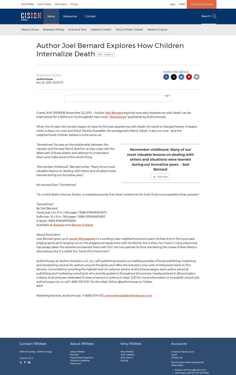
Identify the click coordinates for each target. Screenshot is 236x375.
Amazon (59, 227)
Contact (90, 16)
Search (206, 16)
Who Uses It (61, 4)
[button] (118, 96)
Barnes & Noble (82, 227)
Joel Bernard (114, 115)
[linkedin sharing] (181, 77)
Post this (162, 179)
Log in (174, 354)
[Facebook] (24, 362)
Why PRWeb (27, 4)
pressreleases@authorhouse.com (128, 298)
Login (173, 4)
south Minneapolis (82, 241)
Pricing (74, 4)
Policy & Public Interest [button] (129, 29)
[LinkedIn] (29, 362)
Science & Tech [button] (77, 29)
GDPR (182, 4)
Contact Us (25, 358)
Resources (70, 16)
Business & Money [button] (53, 29)
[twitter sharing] (174, 77)
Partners (74, 354)
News (51, 16)
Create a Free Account (201, 4)
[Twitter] (21, 362)
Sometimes (118, 119)
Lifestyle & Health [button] (101, 29)
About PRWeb (77, 351)
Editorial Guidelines (80, 360)
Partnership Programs (81, 357)
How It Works (44, 4)
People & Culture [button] (157, 29)
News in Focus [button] (30, 29)
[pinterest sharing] (189, 77)
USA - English (105, 54)
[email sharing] (197, 77)
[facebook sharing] (166, 77)
